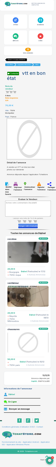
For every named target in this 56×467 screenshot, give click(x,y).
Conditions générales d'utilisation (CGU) (18, 427)
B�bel (34, 381)
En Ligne (12, 401)
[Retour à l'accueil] (16, 4)
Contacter (14, 73)
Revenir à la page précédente (16, 59)
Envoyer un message (19, 409)
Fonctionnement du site (11, 442)
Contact (39, 427)
